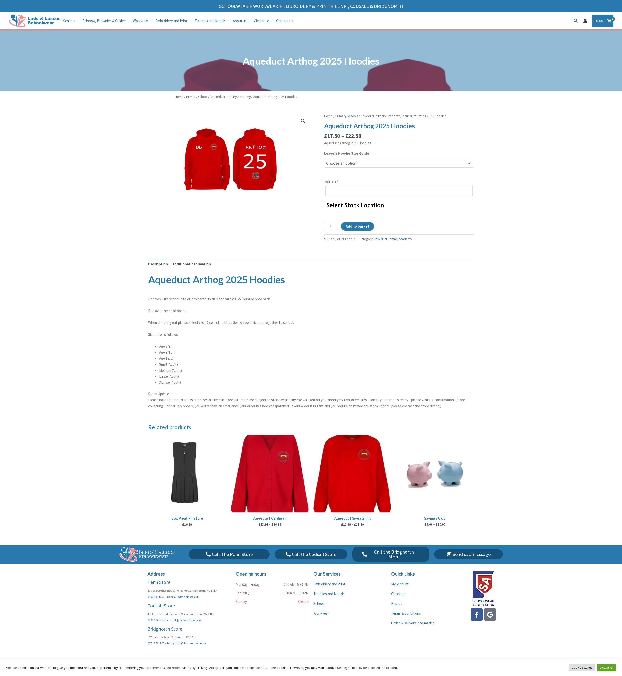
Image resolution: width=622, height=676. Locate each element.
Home (179, 97)
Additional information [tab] (191, 264)
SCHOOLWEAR (233, 6)
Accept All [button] (606, 668)
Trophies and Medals (210, 20)
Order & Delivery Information (413, 623)
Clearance (261, 20)
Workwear (140, 20)
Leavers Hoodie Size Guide (346, 153)
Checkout (398, 593)
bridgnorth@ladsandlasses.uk (186, 643)
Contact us (284, 20)
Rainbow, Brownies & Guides (104, 20)
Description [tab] (158, 264)
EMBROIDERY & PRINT (306, 6)
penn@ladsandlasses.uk (183, 596)
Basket (396, 603)
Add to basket (357, 226)
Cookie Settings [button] (582, 668)
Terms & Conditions (406, 613)
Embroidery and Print (171, 20)
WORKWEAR (265, 6)
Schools (69, 20)
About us (240, 20)
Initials (331, 181)
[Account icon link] (585, 21)
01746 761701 (155, 643)
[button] (576, 21)
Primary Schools (197, 97)
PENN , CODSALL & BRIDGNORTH (369, 6)
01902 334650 (155, 596)
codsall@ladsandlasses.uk (184, 620)
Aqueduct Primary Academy (231, 97)
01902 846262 (155, 620)
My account (400, 584)
